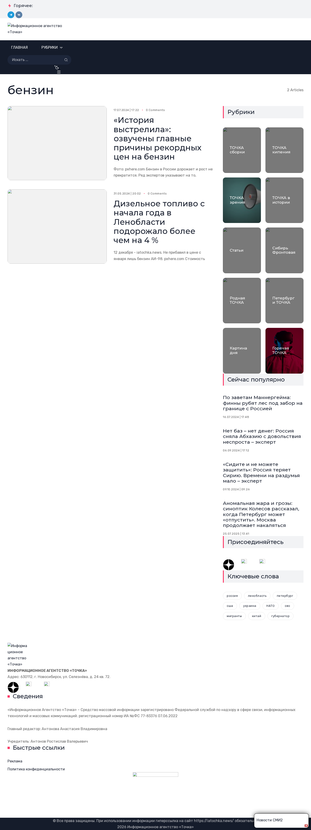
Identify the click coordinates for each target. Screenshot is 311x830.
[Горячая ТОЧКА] (284, 350)
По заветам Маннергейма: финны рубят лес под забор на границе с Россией (263, 403)
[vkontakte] (18, 14)
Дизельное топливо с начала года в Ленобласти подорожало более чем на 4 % (159, 222)
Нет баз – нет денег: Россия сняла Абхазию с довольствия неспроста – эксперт (262, 436)
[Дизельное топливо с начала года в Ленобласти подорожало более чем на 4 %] (57, 226)
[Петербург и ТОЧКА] (284, 300)
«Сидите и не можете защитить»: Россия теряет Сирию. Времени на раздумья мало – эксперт (261, 472)
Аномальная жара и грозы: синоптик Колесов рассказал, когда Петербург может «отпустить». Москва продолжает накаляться (261, 514)
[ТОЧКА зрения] (242, 200)
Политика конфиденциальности (36, 769)
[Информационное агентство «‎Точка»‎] (37, 29)
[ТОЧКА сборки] (242, 150)
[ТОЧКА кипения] (284, 150)
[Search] (66, 59)
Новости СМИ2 (270, 820)
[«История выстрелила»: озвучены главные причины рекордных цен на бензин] (57, 143)
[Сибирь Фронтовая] (284, 250)
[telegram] (11, 14)
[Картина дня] (242, 350)
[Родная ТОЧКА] (242, 300)
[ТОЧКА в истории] (284, 200)
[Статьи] (242, 250)
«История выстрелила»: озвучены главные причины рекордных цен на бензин (157, 138)
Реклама (15, 761)
